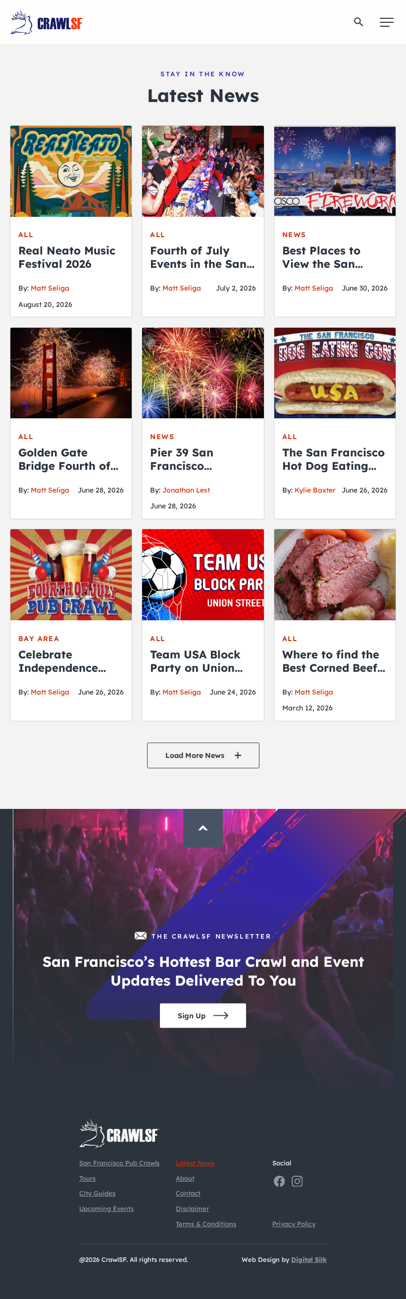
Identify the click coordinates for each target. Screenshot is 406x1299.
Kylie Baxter (315, 490)
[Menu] (386, 22)
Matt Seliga (50, 288)
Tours (87, 1178)
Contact (188, 1193)
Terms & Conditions (206, 1224)
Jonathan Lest (186, 490)
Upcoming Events (106, 1208)
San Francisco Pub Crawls (119, 1163)
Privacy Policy (293, 1224)
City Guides (97, 1193)
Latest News (195, 1163)
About (185, 1178)
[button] (358, 22)
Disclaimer (192, 1208)
